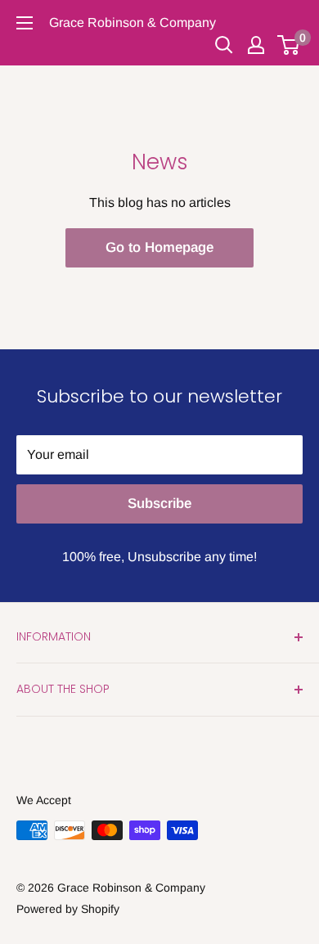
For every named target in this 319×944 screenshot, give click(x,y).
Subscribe (159, 503)
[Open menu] (24, 22)
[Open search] (224, 45)
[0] (289, 45)
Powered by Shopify (67, 908)
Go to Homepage (159, 247)
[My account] (256, 45)
